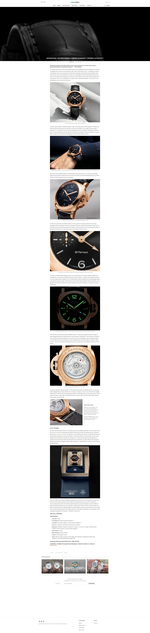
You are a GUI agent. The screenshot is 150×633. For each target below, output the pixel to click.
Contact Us (89, 5)
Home (54, 5)
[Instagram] (105, 5)
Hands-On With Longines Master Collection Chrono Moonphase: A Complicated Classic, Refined (51, 569)
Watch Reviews (66, 5)
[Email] (108, 5)
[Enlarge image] (98, 83)
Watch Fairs (74, 5)
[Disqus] (75, 602)
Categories (82, 5)
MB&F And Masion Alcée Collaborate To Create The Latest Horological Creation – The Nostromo (74, 569)
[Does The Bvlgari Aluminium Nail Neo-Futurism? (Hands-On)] (97, 566)
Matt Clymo (72, 62)
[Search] (108, 2)
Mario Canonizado (92, 571)
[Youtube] (107, 5)
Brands (58, 5)
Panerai (65, 552)
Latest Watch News (58, 552)
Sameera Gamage (47, 571)
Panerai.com (53, 545)
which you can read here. (62, 434)
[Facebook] (104, 5)
